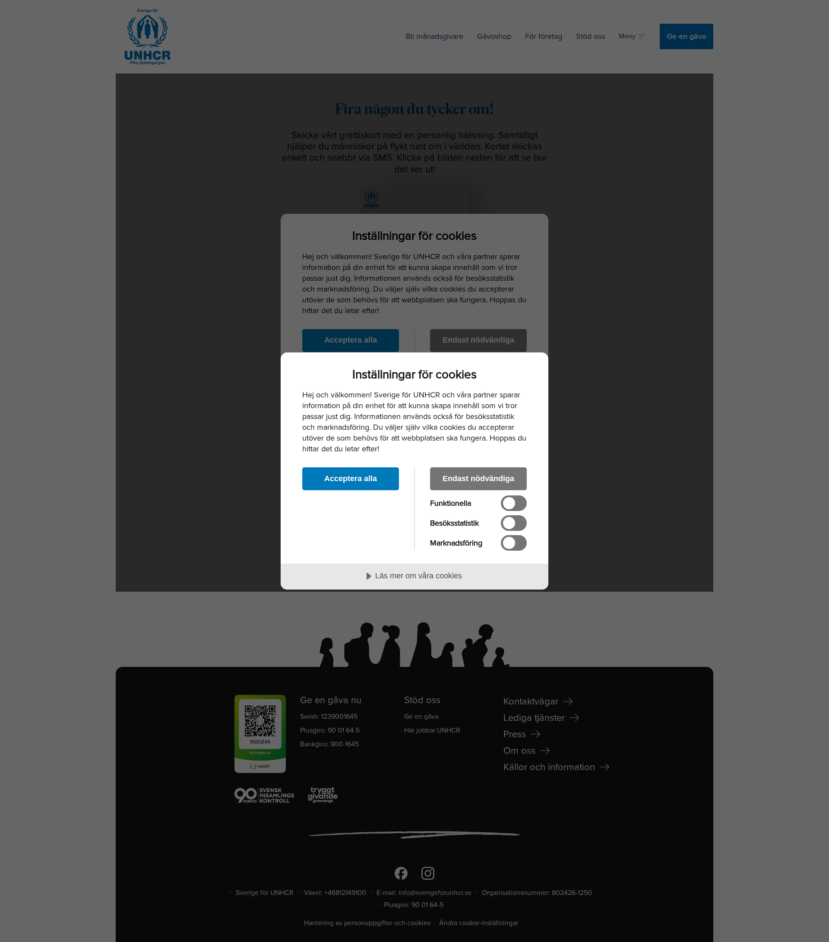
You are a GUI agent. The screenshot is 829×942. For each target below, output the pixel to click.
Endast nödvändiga (478, 478)
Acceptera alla (350, 478)
